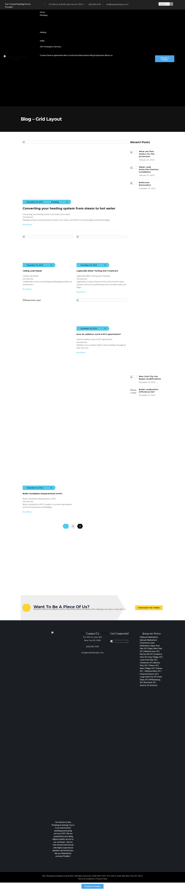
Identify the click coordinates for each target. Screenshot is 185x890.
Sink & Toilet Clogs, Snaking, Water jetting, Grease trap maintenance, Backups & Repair (78, 52)
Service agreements (55, 55)
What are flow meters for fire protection (147, 154)
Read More (27, 224)
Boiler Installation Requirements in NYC (42, 493)
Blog (92, 55)
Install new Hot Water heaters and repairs (59, 18)
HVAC (42, 41)
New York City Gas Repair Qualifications (150, 377)
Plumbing (43, 15)
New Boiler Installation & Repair (55, 35)
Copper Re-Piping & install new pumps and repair (62, 26)
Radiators (121, 35)
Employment (99, 55)
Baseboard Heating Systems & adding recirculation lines (93, 35)
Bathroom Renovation (145, 183)
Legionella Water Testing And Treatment (97, 271)
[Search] (171, 4)
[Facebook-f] (142, 4)
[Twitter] (137, 4)
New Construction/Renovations (77, 55)
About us (109, 55)
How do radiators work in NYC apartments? (99, 334)
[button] (93, 58)
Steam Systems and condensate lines (57, 38)
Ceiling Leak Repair (32, 271)
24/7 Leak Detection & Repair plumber (58, 49)
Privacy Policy (101, 879)
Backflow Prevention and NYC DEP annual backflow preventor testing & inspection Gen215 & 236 (83, 29)
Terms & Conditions (86, 879)
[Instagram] (147, 4)
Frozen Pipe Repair (110, 49)
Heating (43, 32)
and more (153, 685)
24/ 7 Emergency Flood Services (88, 49)
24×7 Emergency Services (50, 47)
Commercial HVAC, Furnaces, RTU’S (72, 44)
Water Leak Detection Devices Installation (149, 169)
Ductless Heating (49, 44)
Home (42, 12)
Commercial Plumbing (133, 29)
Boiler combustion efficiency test (148, 390)
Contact (43, 55)
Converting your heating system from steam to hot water (69, 208)
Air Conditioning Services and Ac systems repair (107, 44)
